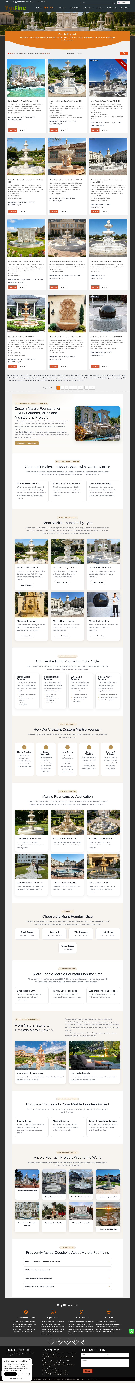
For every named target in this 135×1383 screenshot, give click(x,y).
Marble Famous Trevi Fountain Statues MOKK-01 (24, 261)
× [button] (29, 1359)
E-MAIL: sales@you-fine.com (15, 2)
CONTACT (124, 8)
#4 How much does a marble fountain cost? (40, 1286)
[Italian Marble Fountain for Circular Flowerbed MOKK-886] (26, 157)
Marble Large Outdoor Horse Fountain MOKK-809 (65, 261)
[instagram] (75, 1341)
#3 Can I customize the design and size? (39, 1278)
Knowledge (112, 8)
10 (80, 388)
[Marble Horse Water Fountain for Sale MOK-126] (108, 238)
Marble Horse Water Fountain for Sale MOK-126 (106, 261)
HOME (38, 8)
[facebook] (51, 1341)
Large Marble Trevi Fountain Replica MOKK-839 (23, 101)
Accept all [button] (10, 1374)
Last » (92, 388)
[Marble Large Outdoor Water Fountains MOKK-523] (67, 157)
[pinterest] (83, 1341)
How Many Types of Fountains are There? (55, 1373)
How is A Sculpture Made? (50, 1369)
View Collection (26, 585)
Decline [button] (23, 1374)
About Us (73, 8)
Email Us (22, 130)
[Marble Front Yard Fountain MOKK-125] (26, 314)
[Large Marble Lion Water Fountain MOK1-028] (108, 78)
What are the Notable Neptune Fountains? (55, 1371)
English (123, 2)
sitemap (88, 1379)
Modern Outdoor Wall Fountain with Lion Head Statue (66, 337)
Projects (87, 8)
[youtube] (59, 1341)
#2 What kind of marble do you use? (37, 1270)
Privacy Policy (95, 1379)
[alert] (17, 1369)
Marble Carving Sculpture (30, 53)
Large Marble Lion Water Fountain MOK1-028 (105, 101)
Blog (99, 8)
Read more (18, 1370)
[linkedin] (67, 1341)
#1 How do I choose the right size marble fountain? (42, 1261)
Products (48, 8)
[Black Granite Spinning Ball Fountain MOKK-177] (108, 314)
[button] (17, 1378)
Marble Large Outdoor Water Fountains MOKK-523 (65, 180)
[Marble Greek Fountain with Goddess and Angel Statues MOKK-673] (108, 157)
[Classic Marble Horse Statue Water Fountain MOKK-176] (67, 78)
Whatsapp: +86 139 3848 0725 (37, 2)
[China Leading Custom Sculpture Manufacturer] (15, 8)
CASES (61, 8)
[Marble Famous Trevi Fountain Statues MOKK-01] (26, 238)
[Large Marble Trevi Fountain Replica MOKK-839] (26, 78)
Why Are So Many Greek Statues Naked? (55, 1375)
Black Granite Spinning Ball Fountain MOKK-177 (106, 337)
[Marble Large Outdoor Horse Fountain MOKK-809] (67, 238)
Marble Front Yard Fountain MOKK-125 (21, 337)
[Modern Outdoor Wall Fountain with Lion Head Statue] (67, 314)
